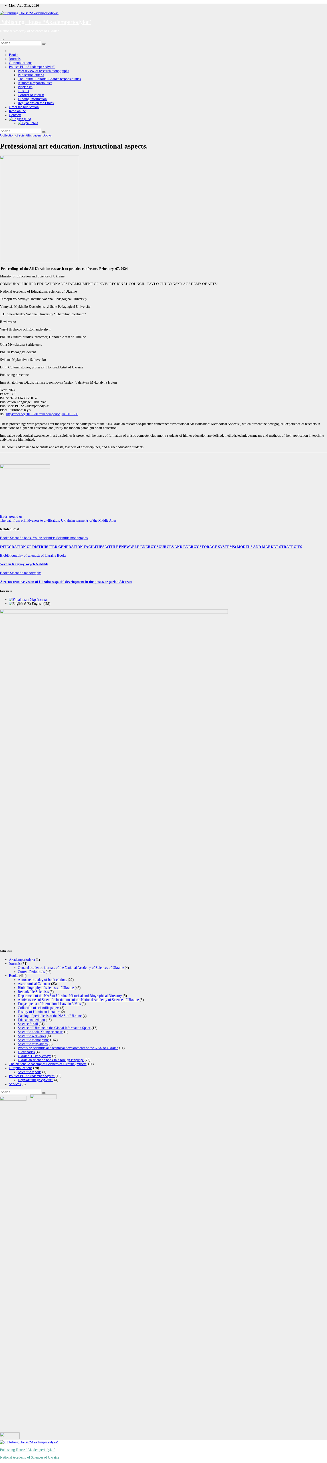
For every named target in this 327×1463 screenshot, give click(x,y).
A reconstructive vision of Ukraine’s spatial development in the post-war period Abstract (66, 582)
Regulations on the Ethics (36, 103)
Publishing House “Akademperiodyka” (45, 22)
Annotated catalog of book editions (42, 980)
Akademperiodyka (22, 959)
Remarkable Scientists (33, 992)
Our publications (20, 63)
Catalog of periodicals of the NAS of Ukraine (50, 1016)
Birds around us (11, 516)
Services (15, 1084)
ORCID (23, 91)
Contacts (15, 115)
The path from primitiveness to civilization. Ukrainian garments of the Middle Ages (58, 520)
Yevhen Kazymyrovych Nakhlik (24, 564)
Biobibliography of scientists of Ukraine (28, 555)
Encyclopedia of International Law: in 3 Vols (49, 1004)
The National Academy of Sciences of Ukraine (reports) (48, 1064)
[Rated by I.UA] (10, 1438)
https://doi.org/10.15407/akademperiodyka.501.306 (42, 414)
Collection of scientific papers (21, 135)
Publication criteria (31, 75)
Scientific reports (29, 1072)
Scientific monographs (72, 538)
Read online (17, 111)
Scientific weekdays (32, 1036)
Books (13, 55)
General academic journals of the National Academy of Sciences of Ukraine (71, 967)
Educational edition (31, 1020)
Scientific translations (33, 1044)
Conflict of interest (31, 95)
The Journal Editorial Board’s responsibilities (49, 79)
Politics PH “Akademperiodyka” (32, 67)
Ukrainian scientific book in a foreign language (51, 1060)
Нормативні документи (35, 1080)
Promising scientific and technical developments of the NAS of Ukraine (68, 1048)
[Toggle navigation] (2, 39)
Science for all (28, 1024)
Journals (14, 59)
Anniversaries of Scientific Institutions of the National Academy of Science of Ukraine (78, 1000)
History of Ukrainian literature (39, 1012)
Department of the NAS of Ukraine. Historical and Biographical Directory (70, 996)
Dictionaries (26, 1052)
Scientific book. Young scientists (33, 538)
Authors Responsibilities (35, 83)
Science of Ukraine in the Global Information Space (54, 1028)
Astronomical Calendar (34, 984)
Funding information (32, 99)
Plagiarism (25, 87)
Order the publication (24, 107)
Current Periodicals (31, 971)
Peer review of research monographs (43, 71)
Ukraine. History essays (34, 1056)
